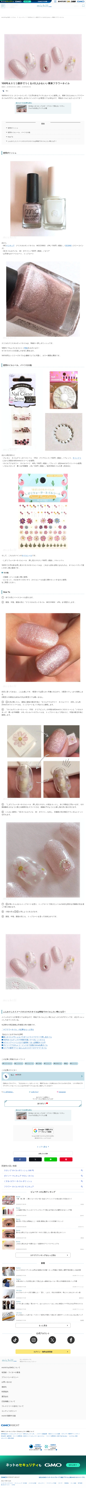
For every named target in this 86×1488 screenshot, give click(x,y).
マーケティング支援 (51, 1483)
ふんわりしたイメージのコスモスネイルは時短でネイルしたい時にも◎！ (32, 141)
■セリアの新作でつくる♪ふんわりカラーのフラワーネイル (24, 1048)
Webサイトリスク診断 (54, 1433)
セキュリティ (41, 1483)
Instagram (62, 1092)
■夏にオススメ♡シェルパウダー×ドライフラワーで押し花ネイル (27, 1037)
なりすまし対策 (73, 1436)
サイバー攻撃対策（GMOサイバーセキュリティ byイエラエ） (29, 1436)
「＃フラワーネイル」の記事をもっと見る (18, 1029)
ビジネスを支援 (32, 1483)
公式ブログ (35, 1092)
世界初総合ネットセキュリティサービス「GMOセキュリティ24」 (18, 1433)
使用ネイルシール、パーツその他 (19, 132)
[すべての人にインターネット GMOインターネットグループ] (71, 1)
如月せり (81, 1298)
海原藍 (82, 1320)
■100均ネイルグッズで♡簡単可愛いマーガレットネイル (23, 1040)
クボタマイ (81, 1226)
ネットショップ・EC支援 (21, 1483)
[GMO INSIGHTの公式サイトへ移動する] (10, 1425)
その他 (13, 1484)
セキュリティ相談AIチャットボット (70, 1433)
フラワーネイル (8, 1063)
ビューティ (22, 17)
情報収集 (66, 1483)
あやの (82, 1215)
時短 (26, 348)
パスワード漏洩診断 (42, 1433)
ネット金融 (73, 1483)
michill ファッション (78, 1275)
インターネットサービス (7, 1483)
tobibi (82, 1204)
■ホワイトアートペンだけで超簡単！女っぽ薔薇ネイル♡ (24, 1042)
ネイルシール (27, 555)
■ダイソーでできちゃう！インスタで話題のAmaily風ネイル (25, 1045)
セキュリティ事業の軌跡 (7, 1438)
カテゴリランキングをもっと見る (43, 1255)
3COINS (68, 245)
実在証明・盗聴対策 (6, 1436)
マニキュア (10, 245)
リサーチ (60, 1483)
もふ (7, 90)
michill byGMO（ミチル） (9, 17)
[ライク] (83, 5)
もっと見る (43, 1325)
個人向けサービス (5, 1484)
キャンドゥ (77, 458)
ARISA (82, 1238)
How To (10, 137)
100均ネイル (58, 1063)
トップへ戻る (42, 1147)
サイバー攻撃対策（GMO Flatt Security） (57, 1436)
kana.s (82, 1249)
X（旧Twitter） (8, 1092)
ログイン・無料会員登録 (43, 1352)
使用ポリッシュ (13, 128)
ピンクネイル (19, 1063)
